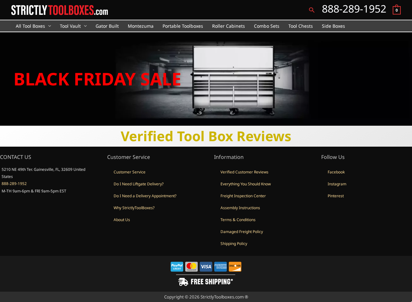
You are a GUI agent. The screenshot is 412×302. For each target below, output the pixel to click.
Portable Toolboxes (183, 26)
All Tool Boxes (30, 26)
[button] (311, 10)
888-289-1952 (14, 183)
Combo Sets (266, 26)
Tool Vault (70, 26)
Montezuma (141, 26)
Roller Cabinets (228, 26)
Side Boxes (333, 26)
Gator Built (107, 26)
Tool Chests (300, 26)
